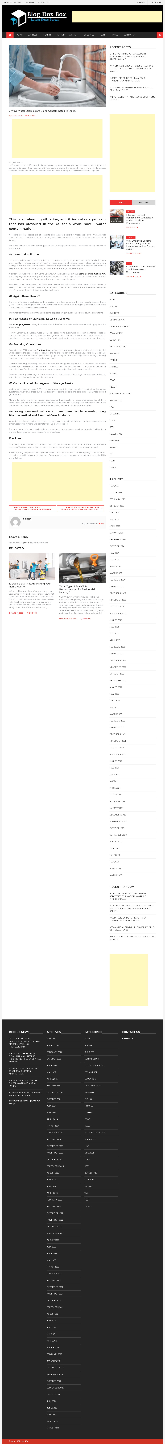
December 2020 (118, 815)
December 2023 (118, 593)
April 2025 (115, 526)
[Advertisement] (117, 16)
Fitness (114, 373)
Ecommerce (116, 333)
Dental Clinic (117, 320)
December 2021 (118, 734)
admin (32, 115)
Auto (19, 35)
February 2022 (117, 721)
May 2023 (114, 633)
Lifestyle (89, 35)
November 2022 (118, 667)
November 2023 (118, 600)
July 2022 (114, 694)
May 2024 (114, 560)
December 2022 (118, 660)
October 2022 (117, 674)
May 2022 (114, 707)
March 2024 (116, 573)
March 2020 (116, 875)
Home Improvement (67, 35)
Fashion (114, 360)
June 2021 (114, 774)
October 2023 (117, 607)
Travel (114, 35)
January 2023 (116, 654)
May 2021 (114, 781)
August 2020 (116, 842)
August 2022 (116, 687)
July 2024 (114, 553)
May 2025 (114, 519)
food (112, 380)
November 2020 (118, 821)
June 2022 (115, 701)
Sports (113, 447)
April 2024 (115, 566)
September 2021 (118, 754)
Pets (112, 427)
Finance (130, 212)
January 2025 (116, 533)
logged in (25, 543)
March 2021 (116, 795)
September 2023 (118, 613)
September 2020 (118, 835)
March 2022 (116, 714)
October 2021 (117, 748)
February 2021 (117, 801)
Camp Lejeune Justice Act (92, 274)
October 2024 (117, 546)
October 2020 (117, 828)
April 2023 (115, 640)
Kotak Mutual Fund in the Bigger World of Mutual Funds (23, 1083)
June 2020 (115, 855)
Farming (114, 353)
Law (112, 407)
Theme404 (23, 1441)
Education (115, 340)
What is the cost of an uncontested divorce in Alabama (32, 508)
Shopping (115, 441)
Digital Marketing (120, 326)
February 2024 (117, 580)
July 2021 (114, 768)
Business (30, 2)
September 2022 (118, 680)
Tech (102, 35)
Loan (112, 420)
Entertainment (118, 347)
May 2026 (114, 486)
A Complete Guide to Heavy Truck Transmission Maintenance (140, 269)
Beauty (113, 306)
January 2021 (116, 808)
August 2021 (116, 761)
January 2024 (117, 586)
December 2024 (118, 539)
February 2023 (117, 647)
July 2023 (114, 627)
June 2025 (114, 513)
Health (47, 35)
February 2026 (117, 499)
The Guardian (43, 350)
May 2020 (114, 862)
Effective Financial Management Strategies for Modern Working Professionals (128, 56)
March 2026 (116, 492)
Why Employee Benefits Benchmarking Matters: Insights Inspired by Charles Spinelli (131, 69)
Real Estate (116, 434)
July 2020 (114, 848)
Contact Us (43, 2)
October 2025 (117, 506)
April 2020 (115, 868)
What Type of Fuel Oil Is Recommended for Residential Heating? (77, 589)
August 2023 (116, 620)
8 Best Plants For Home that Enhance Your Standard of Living (80, 508)
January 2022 (116, 727)
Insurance (115, 400)
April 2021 (115, 788)
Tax (111, 454)
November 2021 (118, 741)
